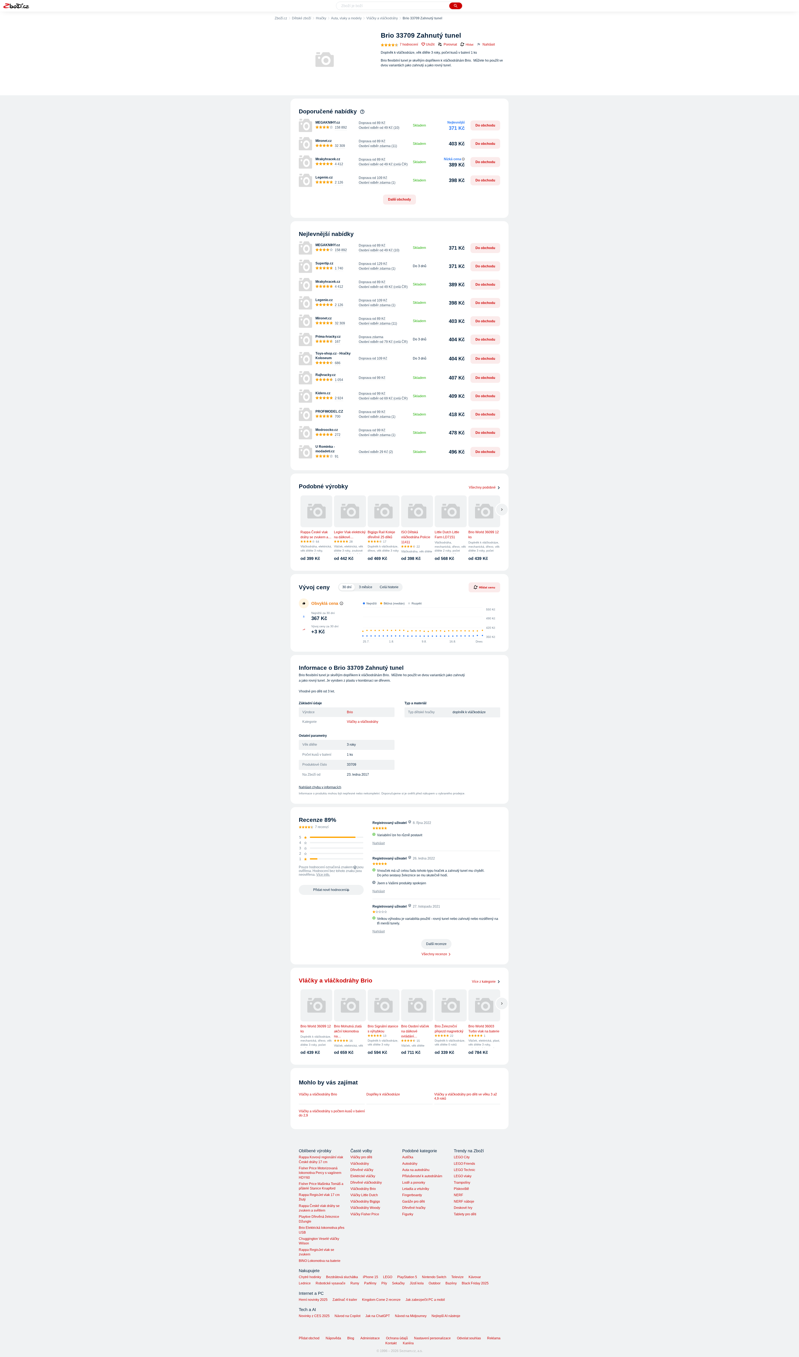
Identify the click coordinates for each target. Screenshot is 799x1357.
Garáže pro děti (413, 1201)
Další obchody (399, 199)
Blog (350, 1338)
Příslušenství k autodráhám (422, 1176)
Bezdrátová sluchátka (342, 1277)
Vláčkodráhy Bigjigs (365, 1201)
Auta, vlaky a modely (346, 18)
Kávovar (475, 1277)
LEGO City (462, 1157)
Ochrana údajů (397, 1338)
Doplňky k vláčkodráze (383, 1094)
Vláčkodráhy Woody (365, 1207)
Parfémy (370, 1283)
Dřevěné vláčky (361, 1170)
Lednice (305, 1283)
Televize (457, 1277)
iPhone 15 (370, 1277)
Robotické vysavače (330, 1283)
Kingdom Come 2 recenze (381, 1299)
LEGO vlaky (462, 1176)
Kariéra (408, 1343)
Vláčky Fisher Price (364, 1214)
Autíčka (407, 1157)
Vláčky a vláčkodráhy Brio (318, 1094)
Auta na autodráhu (415, 1170)
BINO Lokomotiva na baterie (319, 1261)
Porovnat (450, 44)
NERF (458, 1195)
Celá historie (389, 587)
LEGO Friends (464, 1163)
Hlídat (469, 44)
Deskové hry (463, 1207)
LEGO (387, 1277)
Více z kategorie (484, 981)
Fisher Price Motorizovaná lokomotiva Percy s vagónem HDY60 (320, 1172)
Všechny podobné (482, 487)
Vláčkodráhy (359, 1163)
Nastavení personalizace (432, 1338)
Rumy (354, 1283)
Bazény (451, 1283)
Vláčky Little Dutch (364, 1195)
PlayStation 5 (407, 1277)
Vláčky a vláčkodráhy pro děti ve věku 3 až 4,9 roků (465, 1096)
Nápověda (333, 1338)
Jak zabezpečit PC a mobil (425, 1299)
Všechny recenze (434, 954)
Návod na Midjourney (411, 1316)
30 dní (346, 587)
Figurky (407, 1214)
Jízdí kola (417, 1283)
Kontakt (391, 1343)
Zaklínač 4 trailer (345, 1299)
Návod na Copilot (347, 1316)
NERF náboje (464, 1201)
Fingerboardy (412, 1195)
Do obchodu (485, 125)
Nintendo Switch (434, 1277)
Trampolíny (462, 1182)
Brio (350, 712)
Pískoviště (461, 1189)
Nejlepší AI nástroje (446, 1316)
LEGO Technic (464, 1170)
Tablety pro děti (465, 1214)
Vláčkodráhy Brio (363, 1189)
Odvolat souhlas (469, 1338)
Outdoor (434, 1283)
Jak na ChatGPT (377, 1316)
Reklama (493, 1338)
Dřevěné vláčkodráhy (366, 1182)
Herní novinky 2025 (313, 1299)
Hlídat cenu (487, 587)
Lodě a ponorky (413, 1182)
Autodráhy (409, 1163)
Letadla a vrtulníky (415, 1189)
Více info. (323, 874)
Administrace (370, 1338)
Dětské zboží (301, 18)
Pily (384, 1283)
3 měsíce (365, 587)
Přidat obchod (309, 1338)
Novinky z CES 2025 (314, 1316)
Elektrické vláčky (362, 1176)
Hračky (321, 18)
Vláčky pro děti (361, 1157)
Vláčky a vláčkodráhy (382, 18)
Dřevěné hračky (414, 1207)
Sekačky (398, 1283)
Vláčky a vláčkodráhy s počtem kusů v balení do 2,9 (332, 1113)
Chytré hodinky (310, 1277)
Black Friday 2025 (475, 1283)
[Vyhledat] (455, 5)
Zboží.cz (281, 18)
